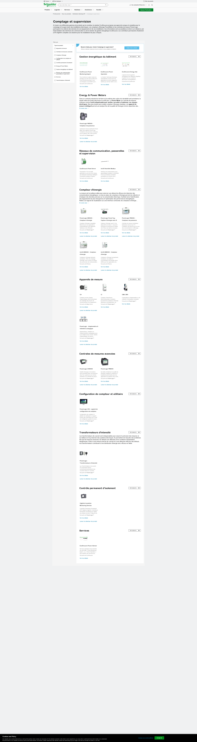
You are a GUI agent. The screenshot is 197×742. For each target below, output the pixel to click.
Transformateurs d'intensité (95, 432)
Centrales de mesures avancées (97, 353)
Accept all (159, 737)
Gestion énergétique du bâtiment (97, 56)
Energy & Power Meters (92, 95)
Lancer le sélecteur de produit (88, 141)
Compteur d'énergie (90, 189)
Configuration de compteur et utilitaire (101, 394)
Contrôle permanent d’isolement (97, 488)
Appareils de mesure (91, 279)
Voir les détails (84, 86)
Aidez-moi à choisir (131, 48)
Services (84, 530)
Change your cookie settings (145, 737)
